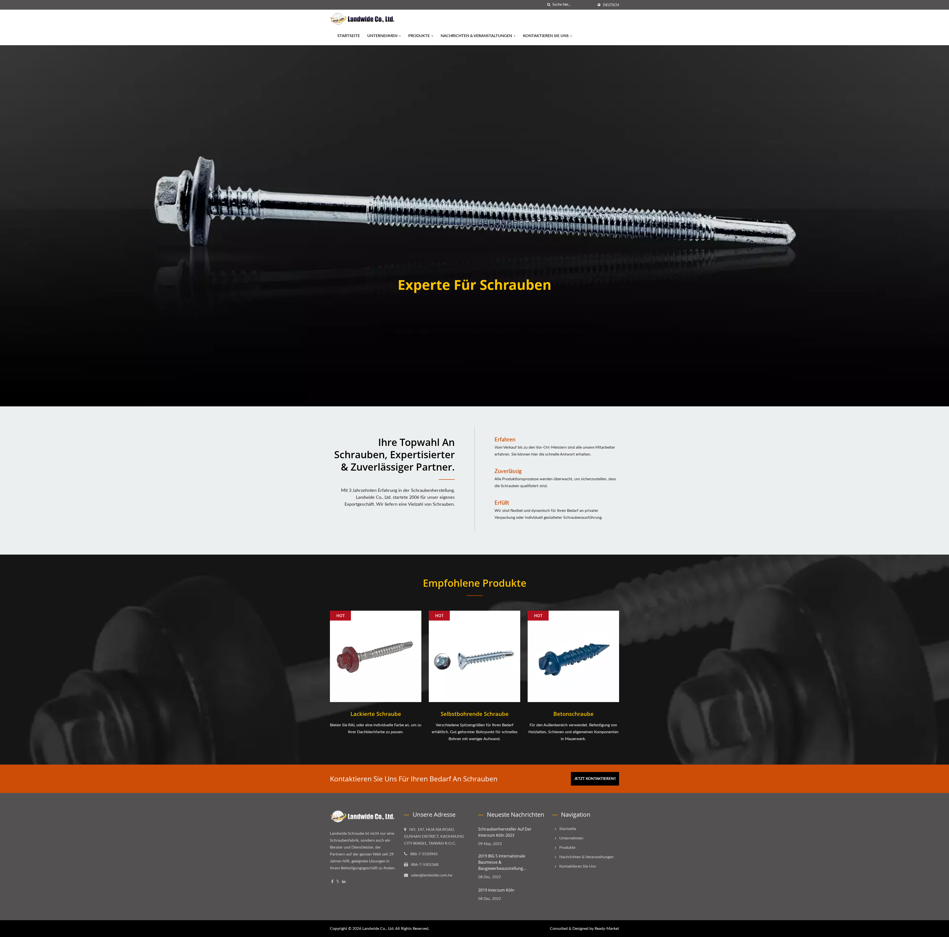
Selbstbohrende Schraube (475, 713)
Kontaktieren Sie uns (546, 36)
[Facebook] (332, 882)
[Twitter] (338, 882)
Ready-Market (607, 929)
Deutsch (611, 5)
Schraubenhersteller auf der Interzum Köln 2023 (505, 832)
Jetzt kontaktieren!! (595, 779)
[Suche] (548, 4)
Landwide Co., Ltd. (378, 929)
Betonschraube (573, 713)
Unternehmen (382, 36)
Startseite (348, 36)
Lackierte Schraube (375, 713)
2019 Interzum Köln (496, 890)
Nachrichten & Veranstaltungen (477, 36)
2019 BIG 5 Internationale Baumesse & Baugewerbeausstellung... (502, 862)
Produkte (419, 36)
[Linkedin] (343, 882)
